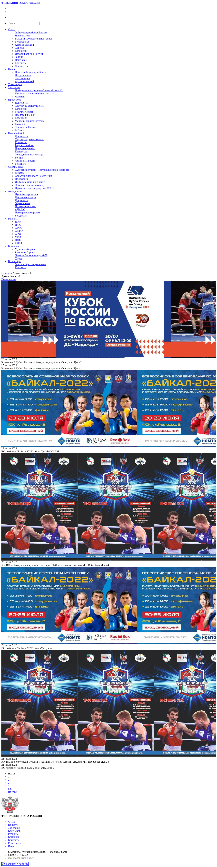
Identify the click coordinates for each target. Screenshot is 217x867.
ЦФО (18, 239)
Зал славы (14, 87)
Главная (6, 273)
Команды (13, 246)
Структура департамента (29, 105)
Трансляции (15, 84)
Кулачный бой (16, 133)
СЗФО (18, 227)
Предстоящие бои (25, 114)
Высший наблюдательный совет (33, 38)
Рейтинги (20, 130)
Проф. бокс (14, 99)
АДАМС (20, 209)
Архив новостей (24, 81)
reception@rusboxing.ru (21, 857)
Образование (22, 203)
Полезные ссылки (25, 206)
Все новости (8, 279)
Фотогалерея (22, 78)
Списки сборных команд (29, 185)
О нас (11, 29)
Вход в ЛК (21, 215)
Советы (19, 47)
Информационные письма (30, 182)
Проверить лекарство (27, 212)
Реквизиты (14, 843)
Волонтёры (14, 261)
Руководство (22, 41)
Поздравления (23, 75)
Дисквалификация (25, 197)
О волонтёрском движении (30, 264)
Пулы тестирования (26, 194)
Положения (21, 178)
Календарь (21, 117)
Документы (21, 66)
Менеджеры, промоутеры (29, 120)
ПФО (18, 224)
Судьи (18, 258)
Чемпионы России (25, 127)
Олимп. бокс (15, 166)
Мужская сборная (25, 249)
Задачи (19, 56)
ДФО (18, 221)
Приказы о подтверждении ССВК (34, 188)
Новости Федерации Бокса (30, 72)
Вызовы (19, 172)
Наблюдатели (23, 35)
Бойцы (19, 157)
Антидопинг (15, 191)
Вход (11, 846)
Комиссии (21, 50)
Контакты (20, 63)
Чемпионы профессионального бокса (36, 93)
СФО (18, 233)
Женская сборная (25, 252)
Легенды (20, 96)
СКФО (19, 230)
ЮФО (18, 243)
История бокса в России (29, 53)
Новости (13, 69)
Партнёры (21, 59)
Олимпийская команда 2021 (31, 255)
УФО (18, 236)
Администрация (24, 44)
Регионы (13, 218)
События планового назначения (33, 175)
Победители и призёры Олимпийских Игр (39, 90)
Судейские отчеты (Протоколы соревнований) (42, 169)
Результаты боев (24, 111)
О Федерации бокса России (31, 32)
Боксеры (20, 124)
